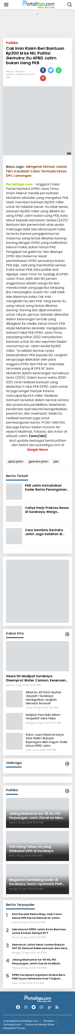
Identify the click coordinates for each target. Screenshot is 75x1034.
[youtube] (41, 1007)
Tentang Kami (12, 1024)
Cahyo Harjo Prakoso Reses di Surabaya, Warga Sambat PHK (47, 512)
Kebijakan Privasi (14, 1028)
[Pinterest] (43, 78)
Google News (37, 449)
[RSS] (57, 1007)
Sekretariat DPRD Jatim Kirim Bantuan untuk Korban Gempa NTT (39, 931)
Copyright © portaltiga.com (21, 1021)
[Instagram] (25, 1007)
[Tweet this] (51, 70)
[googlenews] (49, 1007)
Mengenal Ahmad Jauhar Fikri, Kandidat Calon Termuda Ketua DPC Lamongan (36, 171)
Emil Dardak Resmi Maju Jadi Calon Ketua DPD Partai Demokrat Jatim (37, 916)
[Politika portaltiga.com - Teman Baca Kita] (67, 791)
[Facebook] (18, 1007)
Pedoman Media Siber (40, 1024)
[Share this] (43, 70)
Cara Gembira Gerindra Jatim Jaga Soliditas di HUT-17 (44, 534)
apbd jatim (15, 462)
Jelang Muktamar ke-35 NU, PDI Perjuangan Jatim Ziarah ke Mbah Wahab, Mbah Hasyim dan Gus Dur (36, 961)
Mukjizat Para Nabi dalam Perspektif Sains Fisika (43, 716)
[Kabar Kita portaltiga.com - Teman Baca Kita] (67, 634)
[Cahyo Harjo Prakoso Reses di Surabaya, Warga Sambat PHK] (14, 514)
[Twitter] (33, 1007)
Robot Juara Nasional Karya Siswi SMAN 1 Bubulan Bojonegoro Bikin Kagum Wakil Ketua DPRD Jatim (46, 740)
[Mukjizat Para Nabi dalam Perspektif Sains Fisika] (14, 721)
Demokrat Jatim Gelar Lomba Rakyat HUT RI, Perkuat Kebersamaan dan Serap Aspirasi (40, 946)
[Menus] (6, 4)
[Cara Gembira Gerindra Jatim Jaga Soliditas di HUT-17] (14, 536)
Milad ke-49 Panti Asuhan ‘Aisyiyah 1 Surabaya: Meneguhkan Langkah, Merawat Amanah (43, 697)
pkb (56, 462)
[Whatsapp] (59, 70)
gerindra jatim (38, 462)
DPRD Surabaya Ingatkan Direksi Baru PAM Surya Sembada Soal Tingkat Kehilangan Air (38, 976)
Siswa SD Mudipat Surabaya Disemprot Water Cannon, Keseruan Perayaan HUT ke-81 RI (35, 678)
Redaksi (20, 71)
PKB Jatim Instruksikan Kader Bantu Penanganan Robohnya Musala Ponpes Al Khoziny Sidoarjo (46, 491)
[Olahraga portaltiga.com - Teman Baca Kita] (67, 763)
